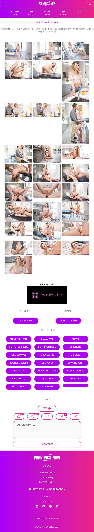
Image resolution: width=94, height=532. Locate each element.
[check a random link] (79, 12)
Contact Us (47, 501)
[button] (61, 416)
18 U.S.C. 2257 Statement (47, 518)
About (47, 496)
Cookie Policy (47, 477)
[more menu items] (4, 3)
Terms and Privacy (47, 472)
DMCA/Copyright (47, 482)
